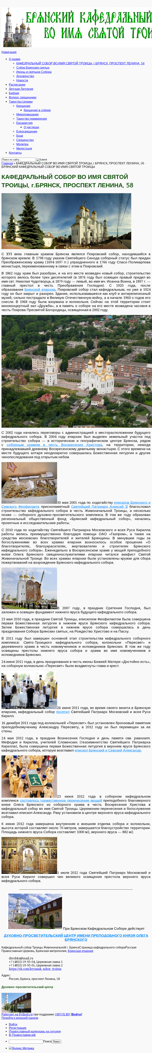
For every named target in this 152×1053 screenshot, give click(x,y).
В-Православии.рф (22, 1035)
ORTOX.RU (62, 1014)
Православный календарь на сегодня (35, 1031)
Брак (19, 135)
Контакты (15, 152)
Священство (25, 140)
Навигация (8, 52)
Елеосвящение (26, 131)
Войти (76, 1014)
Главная (7, 163)
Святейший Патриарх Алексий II (99, 507)
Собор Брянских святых (32, 67)
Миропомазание (27, 114)
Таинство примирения (31, 118)
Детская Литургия (21, 89)
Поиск (47, 1041)
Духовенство (25, 76)
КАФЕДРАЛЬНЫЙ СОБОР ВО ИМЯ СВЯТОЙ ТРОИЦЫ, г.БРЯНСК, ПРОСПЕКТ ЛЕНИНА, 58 (80, 63)
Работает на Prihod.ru (17, 1014)
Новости (22, 80)
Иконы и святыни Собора (34, 72)
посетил (63, 712)
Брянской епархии (39, 289)
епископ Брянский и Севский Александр (108, 750)
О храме (14, 59)
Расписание (17, 84)
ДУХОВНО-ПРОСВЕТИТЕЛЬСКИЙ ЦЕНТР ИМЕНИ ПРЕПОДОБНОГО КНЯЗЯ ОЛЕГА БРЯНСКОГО (76, 938)
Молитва (22, 144)
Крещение (23, 106)
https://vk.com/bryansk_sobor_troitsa (35, 969)
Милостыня (24, 148)
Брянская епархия (80, 951)
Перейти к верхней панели (19, 1018)
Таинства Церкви (21, 101)
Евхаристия (24, 123)
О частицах (31, 127)
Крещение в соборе (37, 110)
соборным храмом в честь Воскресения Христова (54, 445)
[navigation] (76, 1033)
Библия (14, 93)
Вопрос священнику (23, 97)
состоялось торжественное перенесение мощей (61, 800)
